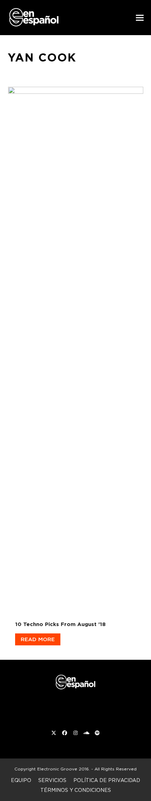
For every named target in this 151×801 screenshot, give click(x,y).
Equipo (21, 780)
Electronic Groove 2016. (63, 768)
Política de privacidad (106, 780)
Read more (38, 639)
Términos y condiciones (75, 790)
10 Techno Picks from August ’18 (60, 624)
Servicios (52, 780)
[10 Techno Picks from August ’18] (75, 348)
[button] (140, 18)
